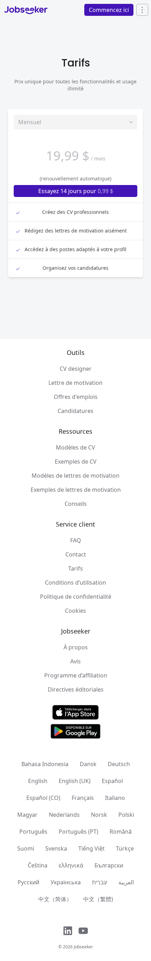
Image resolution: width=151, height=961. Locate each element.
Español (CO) (43, 798)
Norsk (99, 815)
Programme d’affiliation (75, 675)
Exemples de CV (76, 461)
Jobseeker (83, 947)
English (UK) (75, 781)
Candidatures (75, 411)
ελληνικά (71, 865)
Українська (66, 882)
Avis (75, 661)
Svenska (56, 848)
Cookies (75, 611)
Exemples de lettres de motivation (76, 490)
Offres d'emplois (76, 397)
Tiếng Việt (91, 848)
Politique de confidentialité (75, 596)
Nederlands (64, 815)
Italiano (115, 798)
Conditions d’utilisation (75, 582)
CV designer (76, 369)
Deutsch (119, 764)
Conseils (76, 504)
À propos (76, 647)
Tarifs (75, 568)
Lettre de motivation (75, 383)
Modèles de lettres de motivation (75, 475)
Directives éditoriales (76, 689)
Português (33, 831)
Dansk (88, 764)
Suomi (25, 848)
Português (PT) (78, 831)
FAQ (75, 540)
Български (108, 865)
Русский (28, 882)
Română (121, 831)
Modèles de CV (75, 447)
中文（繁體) (98, 899)
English (37, 781)
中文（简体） (55, 899)
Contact (75, 554)
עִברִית (99, 882)
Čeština (37, 865)
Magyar (27, 815)
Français (83, 798)
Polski (126, 815)
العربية (126, 882)
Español (112, 781)
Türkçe (125, 848)
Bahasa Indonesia (44, 764)
